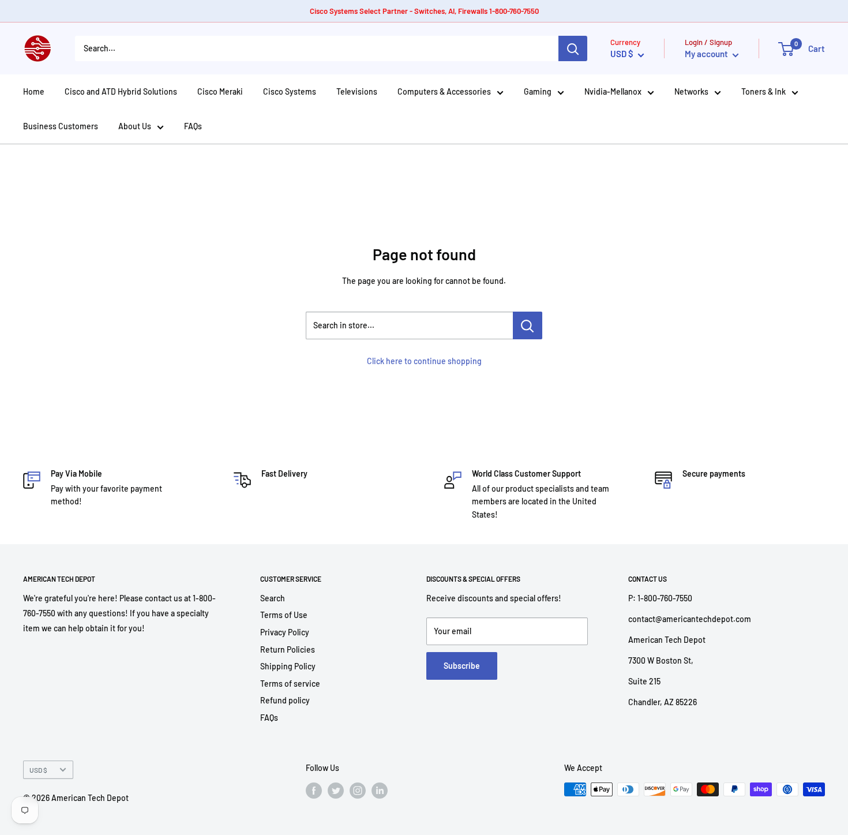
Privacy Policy (284, 632)
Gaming (537, 91)
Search (272, 598)
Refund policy (285, 700)
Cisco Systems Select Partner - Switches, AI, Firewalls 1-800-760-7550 (424, 11)
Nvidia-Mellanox (612, 91)
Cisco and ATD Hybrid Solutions (121, 91)
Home (33, 91)
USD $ (38, 770)
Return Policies (287, 649)
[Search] (572, 48)
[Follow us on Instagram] (358, 790)
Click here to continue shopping (424, 361)
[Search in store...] (527, 325)
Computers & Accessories (444, 91)
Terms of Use (283, 615)
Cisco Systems (289, 91)
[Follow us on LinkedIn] (380, 790)
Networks (691, 91)
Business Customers (60, 126)
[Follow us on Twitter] (336, 790)
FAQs (193, 126)
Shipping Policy (288, 666)
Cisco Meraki (220, 91)
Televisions (356, 91)
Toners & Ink (763, 91)
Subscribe (462, 666)
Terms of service (290, 683)
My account (707, 53)
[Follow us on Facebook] (314, 790)
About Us (134, 126)
